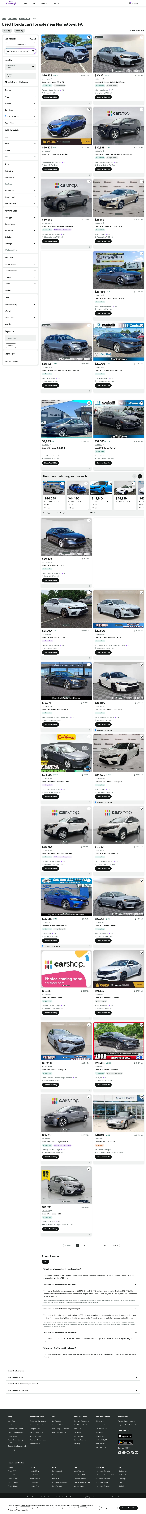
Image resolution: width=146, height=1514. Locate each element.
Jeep (76, 1467)
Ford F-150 (56, 1479)
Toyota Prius (12, 1475)
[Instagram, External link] (132, 1452)
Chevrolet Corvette (103, 1471)
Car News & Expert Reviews (39, 1425)
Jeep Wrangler (79, 1471)
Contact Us (45, 1497)
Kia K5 (121, 1482)
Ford (54, 1467)
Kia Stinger (122, 1479)
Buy (25, 3)
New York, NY (100, 1444)
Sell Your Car (56, 1421)
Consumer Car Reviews (38, 1421)
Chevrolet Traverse (103, 1479)
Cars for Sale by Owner (16, 1432)
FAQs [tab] (45, 1262)
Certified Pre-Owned (15, 1429)
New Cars (11, 1425)
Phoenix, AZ (100, 1432)
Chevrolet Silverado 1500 (105, 1475)
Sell (34, 3)
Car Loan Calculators (81, 1421)
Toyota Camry (13, 1482)
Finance (56, 3)
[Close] (143, 1500)
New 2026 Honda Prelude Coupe (76, 503)
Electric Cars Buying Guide (17, 1446)
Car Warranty (78, 1432)
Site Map (77, 1444)
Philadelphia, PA (101, 1440)
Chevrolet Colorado (103, 1486)
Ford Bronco (56, 1475)
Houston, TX (100, 1425)
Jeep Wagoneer (80, 1479)
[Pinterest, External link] (136, 1452)
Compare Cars (35, 1429)
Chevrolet (100, 1467)
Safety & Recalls (35, 1436)
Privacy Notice (25, 1506)
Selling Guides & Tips (59, 1432)
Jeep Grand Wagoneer (82, 1482)
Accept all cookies (128, 1508)
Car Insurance (79, 1436)
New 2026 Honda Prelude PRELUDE (100, 503)
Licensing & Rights (85, 1497)
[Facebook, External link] (124, 1452)
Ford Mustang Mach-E (60, 1482)
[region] (73, 1506)
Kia (120, 1467)
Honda (32, 1467)
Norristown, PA (24, 19)
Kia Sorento (123, 1475)
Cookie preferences (108, 1508)
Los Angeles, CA (101, 1429)
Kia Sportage (123, 1471)
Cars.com (83, 1506)
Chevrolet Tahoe (102, 1482)
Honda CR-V (34, 1471)
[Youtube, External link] (128, 1452)
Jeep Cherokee (79, 1486)
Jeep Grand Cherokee (82, 1475)
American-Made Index (38, 1440)
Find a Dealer (12, 1436)
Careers (73, 1497)
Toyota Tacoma (13, 1479)
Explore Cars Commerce (126, 1421)
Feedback (115, 1497)
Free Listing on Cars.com (60, 1429)
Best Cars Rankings (36, 1432)
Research (44, 3)
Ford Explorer (57, 1486)
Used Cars (11, 1421)
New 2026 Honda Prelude (124, 502)
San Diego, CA (101, 1447)
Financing (11, 1450)
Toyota (10, 1467)
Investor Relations (58, 1497)
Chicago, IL (100, 1421)
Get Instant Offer (58, 1425)
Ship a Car (77, 1429)
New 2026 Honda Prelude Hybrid (52, 503)
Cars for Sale (12, 19)
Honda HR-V (34, 1486)
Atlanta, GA (100, 1436)
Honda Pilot (34, 1482)
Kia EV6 (121, 1486)
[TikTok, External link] (119, 1452)
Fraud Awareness (103, 1497)
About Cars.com (32, 1497)
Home (4, 19)
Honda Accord (35, 1479)
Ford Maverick (57, 1471)
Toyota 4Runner (13, 1486)
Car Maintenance (80, 1440)
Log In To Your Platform (126, 1425)
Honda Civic (34, 1475)
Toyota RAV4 (12, 1471)
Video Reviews (35, 1444)
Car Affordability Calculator (83, 1425)
